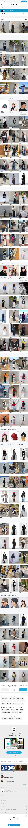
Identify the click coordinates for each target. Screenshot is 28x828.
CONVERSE (7, 709)
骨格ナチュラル (18, 718)
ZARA (17, 709)
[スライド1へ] (13, 771)
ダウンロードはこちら (14, 752)
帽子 (8, 761)
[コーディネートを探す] (14, 7)
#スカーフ (3, 703)
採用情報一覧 (25, 784)
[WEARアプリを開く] (26, 4)
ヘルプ (2, 797)
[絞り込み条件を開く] (2, 17)
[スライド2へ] (14, 771)
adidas (20, 712)
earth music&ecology (6, 712)
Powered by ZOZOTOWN (23, 114)
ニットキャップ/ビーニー (14, 761)
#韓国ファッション (20, 698)
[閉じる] (26, 816)
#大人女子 (22, 701)
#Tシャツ (21, 703)
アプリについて (14, 755)
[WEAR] (14, 4)
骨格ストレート (4, 718)
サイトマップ (3, 800)
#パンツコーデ (4, 698)
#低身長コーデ (16, 701)
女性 (17, 13)
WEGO (21, 709)
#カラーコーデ (15, 703)
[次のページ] (23, 689)
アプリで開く (24, 1)
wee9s (5, 761)
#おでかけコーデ (12, 698)
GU (2, 709)
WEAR (2, 761)
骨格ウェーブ (11, 718)
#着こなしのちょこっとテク (7, 701)
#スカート (9, 703)
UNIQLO (12, 709)
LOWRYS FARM (15, 712)
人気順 (26, 19)
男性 (10, 13)
